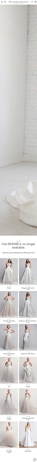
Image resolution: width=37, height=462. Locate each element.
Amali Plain (28, 451)
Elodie (9, 288)
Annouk (9, 418)
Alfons (28, 386)
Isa (9, 386)
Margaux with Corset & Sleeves (28, 321)
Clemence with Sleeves (28, 354)
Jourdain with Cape (9, 321)
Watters (18, 241)
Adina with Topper (9, 354)
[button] (34, 459)
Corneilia (9, 451)
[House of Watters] (18, 2)
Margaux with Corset (28, 288)
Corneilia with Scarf (28, 418)
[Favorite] (15, 282)
